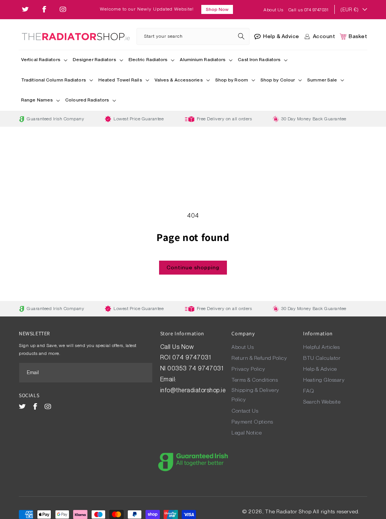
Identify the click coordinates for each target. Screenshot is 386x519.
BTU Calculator (321, 358)
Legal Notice (246, 433)
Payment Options (252, 422)
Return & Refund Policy (259, 358)
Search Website (321, 402)
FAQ (308, 391)
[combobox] (192, 36)
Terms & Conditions (254, 380)
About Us (274, 9)
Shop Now (217, 9)
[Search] (241, 36)
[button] (44, 60)
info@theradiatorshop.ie (193, 390)
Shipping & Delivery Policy (255, 394)
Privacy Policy (248, 369)
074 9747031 (192, 357)
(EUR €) (349, 9)
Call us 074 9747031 (308, 9)
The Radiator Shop (288, 511)
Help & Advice (320, 369)
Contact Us (244, 411)
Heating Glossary (324, 380)
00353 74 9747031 (195, 368)
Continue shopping (193, 267)
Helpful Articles (321, 347)
